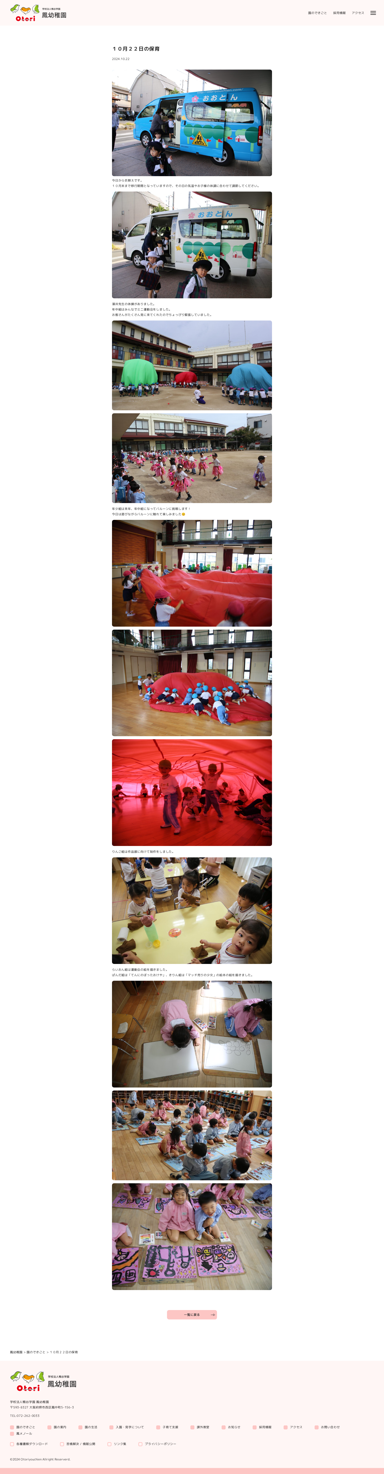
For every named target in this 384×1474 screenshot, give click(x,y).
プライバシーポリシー (160, 1444)
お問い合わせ (330, 1427)
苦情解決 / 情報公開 (80, 1444)
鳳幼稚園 (16, 1352)
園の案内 (60, 1427)
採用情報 (339, 13)
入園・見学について (130, 1427)
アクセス (358, 13)
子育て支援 (170, 1427)
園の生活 (91, 1427)
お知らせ (234, 1427)
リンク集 (120, 1444)
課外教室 (203, 1427)
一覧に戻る (192, 1315)
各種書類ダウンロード (32, 1444)
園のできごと (317, 13)
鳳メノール (24, 1433)
